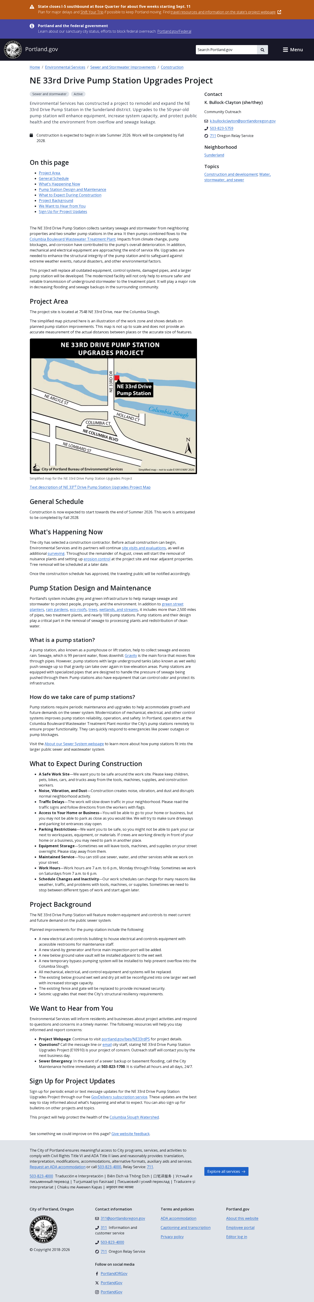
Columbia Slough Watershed (134, 1117)
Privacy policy (172, 1236)
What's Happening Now (59, 183)
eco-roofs (78, 609)
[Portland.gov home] (31, 49)
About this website (242, 1218)
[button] (292, 49)
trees (92, 609)
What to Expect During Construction (70, 194)
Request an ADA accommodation (58, 1166)
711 (150, 1166)
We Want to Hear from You (62, 206)
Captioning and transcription (186, 1227)
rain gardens (57, 609)
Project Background (56, 200)
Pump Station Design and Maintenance (72, 189)
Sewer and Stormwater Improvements (123, 67)
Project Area (50, 172)
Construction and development (231, 174)
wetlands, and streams (118, 609)
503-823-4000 (109, 1166)
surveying (56, 553)
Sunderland (214, 154)
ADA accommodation (178, 1218)
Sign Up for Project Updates (63, 211)
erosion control (97, 558)
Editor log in (236, 1236)
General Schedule (54, 178)
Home (35, 67)
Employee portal (240, 1227)
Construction (172, 67)
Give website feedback (130, 1133)
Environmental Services (65, 67)
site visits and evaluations (144, 547)
